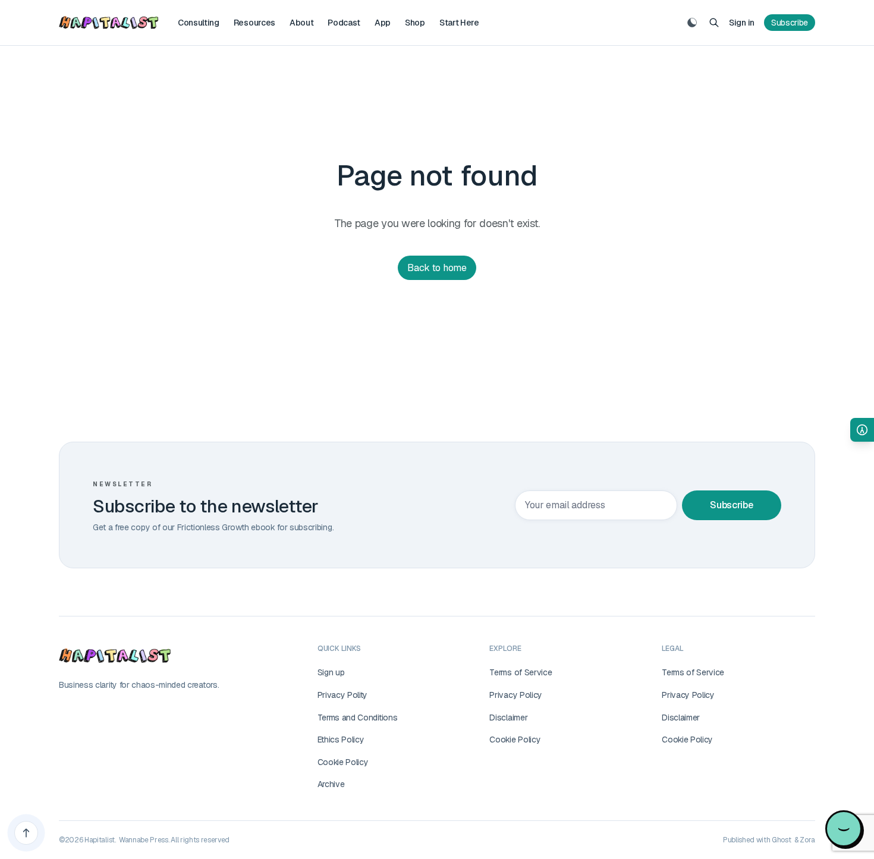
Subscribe (789, 22)
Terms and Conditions (357, 717)
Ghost (781, 840)
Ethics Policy (340, 739)
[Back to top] (26, 833)
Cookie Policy (343, 762)
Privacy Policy (515, 695)
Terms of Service (520, 672)
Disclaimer (508, 717)
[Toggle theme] (692, 22)
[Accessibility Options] (862, 430)
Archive (331, 784)
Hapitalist (99, 840)
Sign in (741, 22)
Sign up (331, 672)
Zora (807, 840)
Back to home (436, 268)
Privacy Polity (342, 695)
